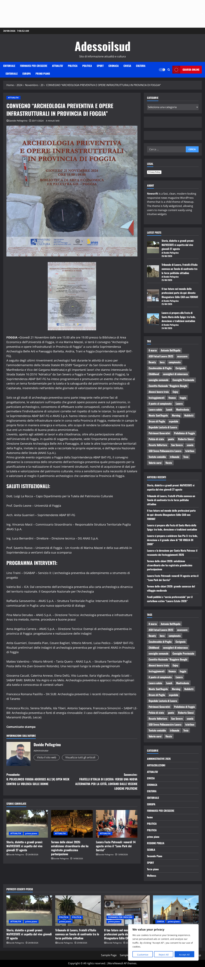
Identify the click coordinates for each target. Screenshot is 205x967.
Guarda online (191, 69)
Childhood (154, 374)
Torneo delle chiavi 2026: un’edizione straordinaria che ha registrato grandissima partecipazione (69, 848)
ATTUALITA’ (57, 66)
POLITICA (73, 66)
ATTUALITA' (13, 97)
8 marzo (153, 350)
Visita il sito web (46, 757)
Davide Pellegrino (18, 120)
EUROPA (26, 73)
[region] (163, 942)
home (150, 817)
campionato (175, 362)
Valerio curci (155, 463)
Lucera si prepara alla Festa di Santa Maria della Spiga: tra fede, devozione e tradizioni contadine (179, 317)
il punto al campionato (160, 403)
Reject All (164, 954)
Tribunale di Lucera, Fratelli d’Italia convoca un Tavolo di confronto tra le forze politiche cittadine (179, 269)
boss (162, 362)
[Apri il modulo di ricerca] (169, 70)
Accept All (184, 954)
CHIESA (127, 66)
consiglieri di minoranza (175, 374)
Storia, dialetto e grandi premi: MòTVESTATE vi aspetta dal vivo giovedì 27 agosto (24, 846)
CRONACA (113, 66)
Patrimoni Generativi (159, 433)
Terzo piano (153, 869)
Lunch (169, 409)
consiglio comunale (158, 380)
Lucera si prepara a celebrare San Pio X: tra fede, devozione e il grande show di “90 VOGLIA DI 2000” (172, 540)
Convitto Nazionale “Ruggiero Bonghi (168, 386)
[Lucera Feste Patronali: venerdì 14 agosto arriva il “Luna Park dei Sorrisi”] (116, 824)
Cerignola (180, 368)
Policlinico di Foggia (184, 433)
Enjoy (175, 392)
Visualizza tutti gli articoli (80, 757)
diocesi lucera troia (159, 392)
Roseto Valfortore (158, 445)
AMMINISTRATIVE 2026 (159, 759)
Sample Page (109, 955)
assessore (182, 356)
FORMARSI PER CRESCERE (33, 66)
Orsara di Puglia (157, 421)
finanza (172, 398)
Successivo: (106, 781)
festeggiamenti (156, 398)
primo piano (43, 73)
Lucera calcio (155, 409)
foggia (183, 398)
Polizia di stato (156, 439)
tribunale (174, 457)
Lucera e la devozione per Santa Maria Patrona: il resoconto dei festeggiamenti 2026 (172, 553)
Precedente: (37, 779)
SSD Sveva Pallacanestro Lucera (165, 451)
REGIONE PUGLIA (155, 843)
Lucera (179, 403)
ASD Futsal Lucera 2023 (161, 356)
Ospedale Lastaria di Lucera (163, 427)
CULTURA (140, 66)
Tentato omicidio (157, 457)
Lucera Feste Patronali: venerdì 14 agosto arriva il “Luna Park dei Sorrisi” (115, 846)
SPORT (100, 66)
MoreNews (114, 963)
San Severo (177, 445)
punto (171, 439)
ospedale (173, 421)
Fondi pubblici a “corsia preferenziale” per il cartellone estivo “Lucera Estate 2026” (170, 599)
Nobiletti (188, 415)
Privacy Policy (154, 172)
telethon (189, 451)
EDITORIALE (9, 66)
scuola (190, 445)
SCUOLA (151, 850)
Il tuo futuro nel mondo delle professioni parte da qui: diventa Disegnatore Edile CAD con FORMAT (180, 293)
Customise (142, 954)
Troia (185, 457)
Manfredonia (182, 409)
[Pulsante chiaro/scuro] (162, 69)
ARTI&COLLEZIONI (156, 765)
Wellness (151, 875)
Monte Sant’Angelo (158, 415)
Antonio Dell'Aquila (170, 350)
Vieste (168, 463)
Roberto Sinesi (186, 439)
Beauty (152, 362)
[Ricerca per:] (166, 149)
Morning (176, 415)
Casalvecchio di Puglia (160, 368)
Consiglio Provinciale (183, 380)
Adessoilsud (103, 45)
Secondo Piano (154, 856)
